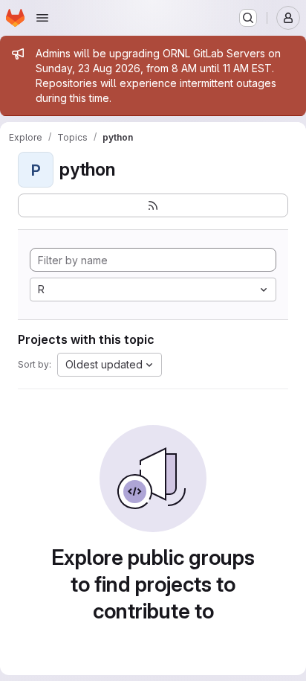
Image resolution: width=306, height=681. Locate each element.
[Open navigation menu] (42, 18)
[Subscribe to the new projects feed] (153, 205)
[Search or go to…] (248, 18)
